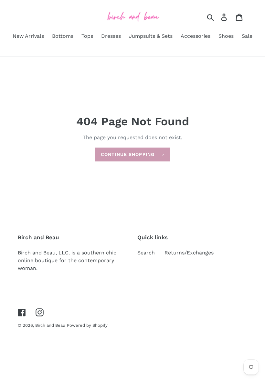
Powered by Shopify (87, 325)
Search (146, 253)
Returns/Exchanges (189, 253)
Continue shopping (127, 154)
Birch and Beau (50, 325)
